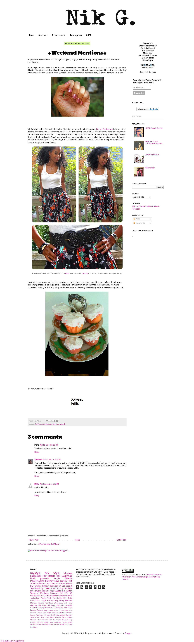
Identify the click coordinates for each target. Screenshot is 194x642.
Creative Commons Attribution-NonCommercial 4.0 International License (141, 577)
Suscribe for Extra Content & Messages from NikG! (147, 81)
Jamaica (33, 617)
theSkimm (33, 627)
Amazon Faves (59, 610)
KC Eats (58, 591)
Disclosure (58, 35)
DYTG (36, 484)
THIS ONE (85, 274)
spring (70, 624)
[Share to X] (52, 421)
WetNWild (46, 624)
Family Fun (51, 598)
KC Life (64, 593)
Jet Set (62, 586)
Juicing (61, 601)
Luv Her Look (35, 591)
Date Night (47, 613)
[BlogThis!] (49, 421)
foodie (57, 578)
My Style (56, 424)
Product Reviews (36, 610)
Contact (43, 35)
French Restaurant (104, 129)
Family (43, 598)
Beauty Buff (51, 589)
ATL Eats (68, 603)
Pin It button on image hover (12, 641)
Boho (70, 610)
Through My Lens (64, 589)
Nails (70, 598)
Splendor (38, 460)
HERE (67, 274)
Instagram (76, 35)
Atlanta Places (37, 583)
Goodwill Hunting (37, 608)
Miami (52, 617)
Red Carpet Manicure (60, 620)
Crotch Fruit (66, 581)
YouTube (45, 591)
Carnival (33, 613)
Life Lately (45, 617)
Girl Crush (47, 615)
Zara (65, 624)
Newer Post (33, 540)
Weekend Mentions (39, 593)
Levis (38, 617)
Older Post (121, 540)
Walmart (40, 624)
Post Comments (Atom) (49, 544)
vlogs (52, 591)
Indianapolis (60, 615)
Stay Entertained (49, 596)
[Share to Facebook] (54, 421)
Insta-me (61, 584)
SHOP (88, 35)
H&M (53, 615)
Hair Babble (49, 576)
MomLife (58, 617)
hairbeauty (35, 576)
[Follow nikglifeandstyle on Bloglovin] (147, 111)
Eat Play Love (40, 424)
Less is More (51, 584)
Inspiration (61, 596)
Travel (64, 622)
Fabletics (62, 613)
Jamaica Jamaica (152, 155)
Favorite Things (40, 586)
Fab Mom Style (53, 605)
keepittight (40, 589)
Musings (49, 424)
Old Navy (56, 608)
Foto (62, 605)
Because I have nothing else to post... (154, 143)
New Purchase (42, 620)
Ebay (65, 598)
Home (31, 35)
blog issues (48, 610)
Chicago (39, 613)
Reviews (41, 603)
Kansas (69, 596)
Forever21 (69, 613)
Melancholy (150, 168)
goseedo (44, 578)
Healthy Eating (52, 601)
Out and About (66, 608)
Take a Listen (66, 591)
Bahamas (54, 593)
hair (58, 576)
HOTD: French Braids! (153, 128)
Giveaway (68, 605)
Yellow (62, 624)
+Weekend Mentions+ (77, 52)
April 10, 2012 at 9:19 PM (49, 484)
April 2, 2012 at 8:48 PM (52, 460)
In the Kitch (52, 586)
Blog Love (42, 605)
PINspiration (35, 601)
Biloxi (66, 610)
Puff (50, 620)
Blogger (128, 633)
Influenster (68, 615)
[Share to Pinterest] (57, 421)
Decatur (55, 613)
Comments (140, 223)
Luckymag (67, 576)
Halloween (48, 608)
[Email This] (47, 421)
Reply (36, 452)
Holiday (59, 598)
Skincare (40, 622)
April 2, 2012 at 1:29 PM (49, 445)
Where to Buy (54, 624)
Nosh (32, 578)
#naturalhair (35, 598)
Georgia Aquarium (36, 615)
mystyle (62, 424)
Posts (137, 219)
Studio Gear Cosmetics (52, 622)
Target (43, 601)
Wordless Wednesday (54, 603)
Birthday (33, 605)
